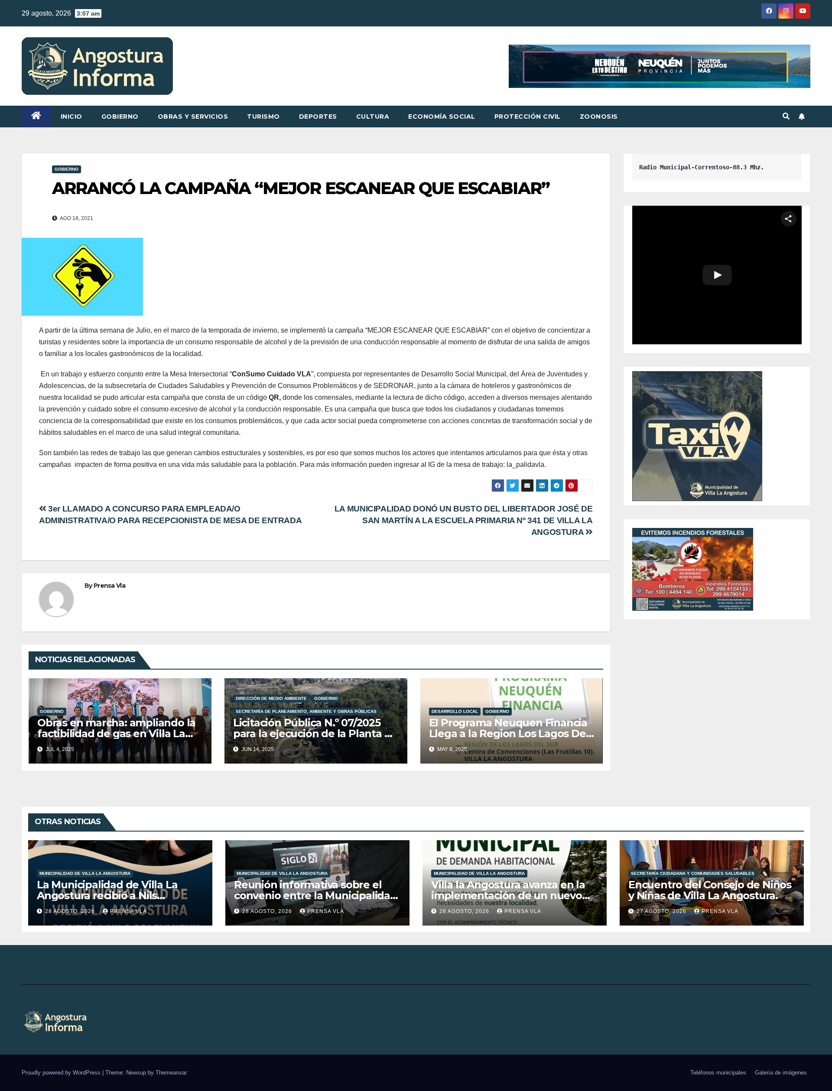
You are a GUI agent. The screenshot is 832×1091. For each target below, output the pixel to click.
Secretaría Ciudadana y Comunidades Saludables (692, 873)
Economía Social (441, 116)
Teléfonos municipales (718, 1072)
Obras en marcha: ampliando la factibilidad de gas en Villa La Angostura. (116, 733)
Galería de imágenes (781, 1072)
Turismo (263, 116)
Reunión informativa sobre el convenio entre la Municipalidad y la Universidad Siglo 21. (315, 895)
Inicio (71, 116)
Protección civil (527, 116)
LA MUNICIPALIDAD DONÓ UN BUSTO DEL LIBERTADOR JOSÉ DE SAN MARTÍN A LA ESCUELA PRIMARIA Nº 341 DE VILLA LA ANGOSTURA (464, 520)
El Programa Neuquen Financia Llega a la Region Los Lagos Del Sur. (509, 733)
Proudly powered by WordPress (62, 1072)
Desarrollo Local (455, 711)
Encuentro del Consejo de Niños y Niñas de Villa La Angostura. (709, 890)
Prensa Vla (109, 585)
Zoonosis (599, 116)
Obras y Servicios (193, 116)
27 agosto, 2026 (662, 911)
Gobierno (120, 116)
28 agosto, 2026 (71, 911)
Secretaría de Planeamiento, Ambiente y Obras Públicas (306, 711)
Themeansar (171, 1072)
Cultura (373, 116)
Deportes (318, 116)
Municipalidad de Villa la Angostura (84, 873)
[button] (786, 116)
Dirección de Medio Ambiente (271, 698)
